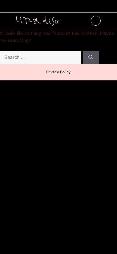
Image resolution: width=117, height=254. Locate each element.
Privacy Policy (58, 71)
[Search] (91, 57)
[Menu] (96, 21)
